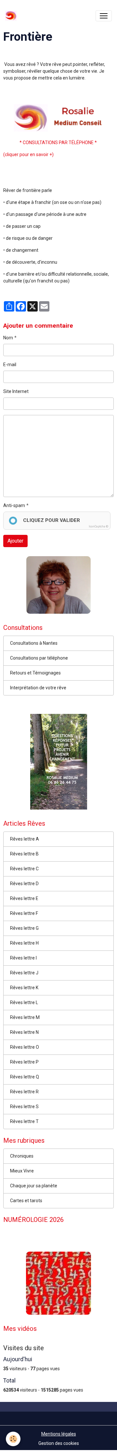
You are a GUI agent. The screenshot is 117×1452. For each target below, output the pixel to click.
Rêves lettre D (24, 883)
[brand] (12, 16)
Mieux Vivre (22, 1170)
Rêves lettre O (24, 1047)
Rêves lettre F (24, 913)
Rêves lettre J (24, 972)
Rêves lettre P (24, 1062)
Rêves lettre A (24, 839)
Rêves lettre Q (24, 1076)
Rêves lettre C (24, 868)
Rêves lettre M (25, 1017)
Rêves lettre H (24, 943)
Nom (8, 337)
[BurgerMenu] (104, 15)
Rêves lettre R (24, 1091)
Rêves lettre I (23, 957)
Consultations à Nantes (34, 643)
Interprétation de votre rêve (38, 687)
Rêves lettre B (24, 853)
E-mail (9, 364)
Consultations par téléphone (39, 658)
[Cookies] (13, 1439)
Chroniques (21, 1156)
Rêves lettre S (24, 1106)
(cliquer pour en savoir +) (28, 154)
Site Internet (16, 391)
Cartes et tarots (26, 1200)
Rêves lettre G (24, 928)
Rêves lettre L (24, 1002)
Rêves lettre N (24, 1032)
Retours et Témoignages (35, 672)
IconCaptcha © (98, 526)
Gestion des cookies (58, 1443)
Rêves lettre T (24, 1121)
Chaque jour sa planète (33, 1185)
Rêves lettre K (24, 987)
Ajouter (15, 541)
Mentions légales (58, 1433)
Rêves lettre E (24, 898)
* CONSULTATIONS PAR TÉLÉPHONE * (59, 142)
